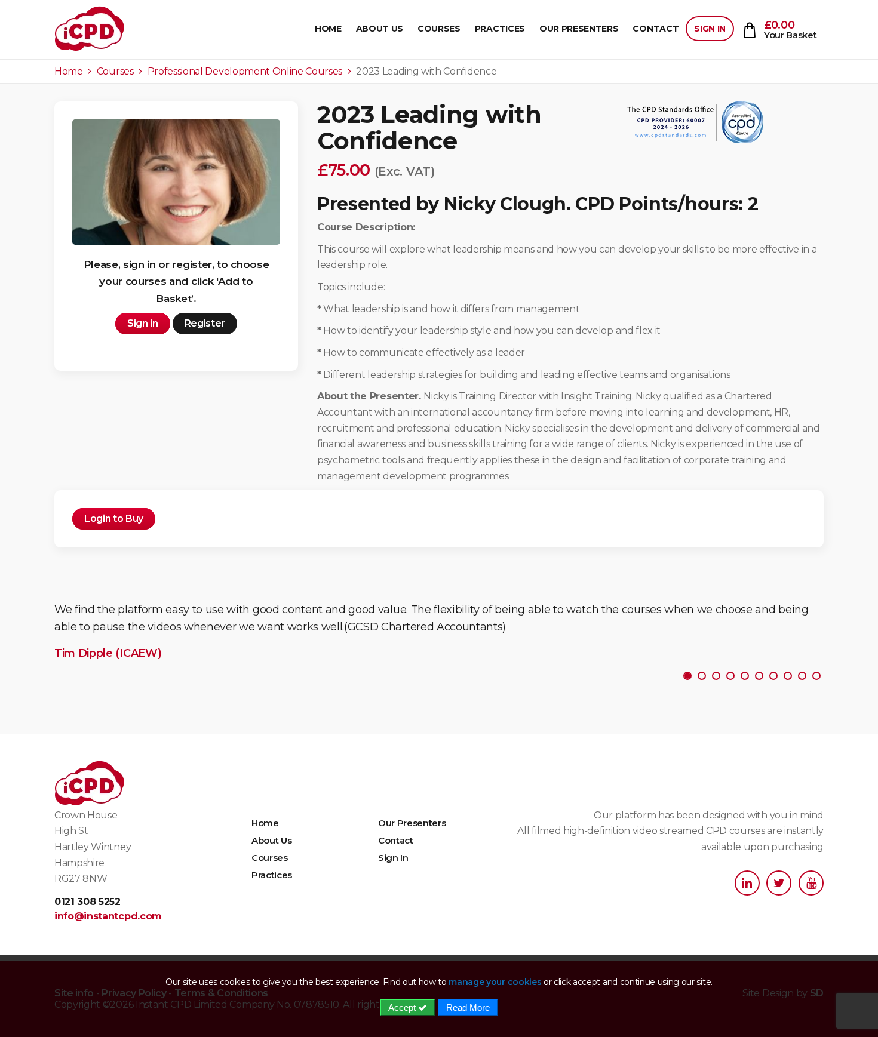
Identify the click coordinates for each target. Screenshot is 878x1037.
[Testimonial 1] (702, 676)
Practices (500, 28)
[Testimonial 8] (802, 676)
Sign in (142, 323)
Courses (439, 28)
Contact (656, 28)
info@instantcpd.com (108, 916)
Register (205, 323)
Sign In (710, 28)
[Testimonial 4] (745, 676)
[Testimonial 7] (788, 676)
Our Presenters (579, 28)
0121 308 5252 (87, 901)
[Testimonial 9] (816, 676)
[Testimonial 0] (687, 676)
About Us (379, 28)
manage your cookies (495, 982)
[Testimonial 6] (773, 676)
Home (328, 28)
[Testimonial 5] (759, 676)
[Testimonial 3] (730, 676)
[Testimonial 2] (716, 676)
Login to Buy (113, 518)
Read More (468, 1007)
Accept (403, 1007)
